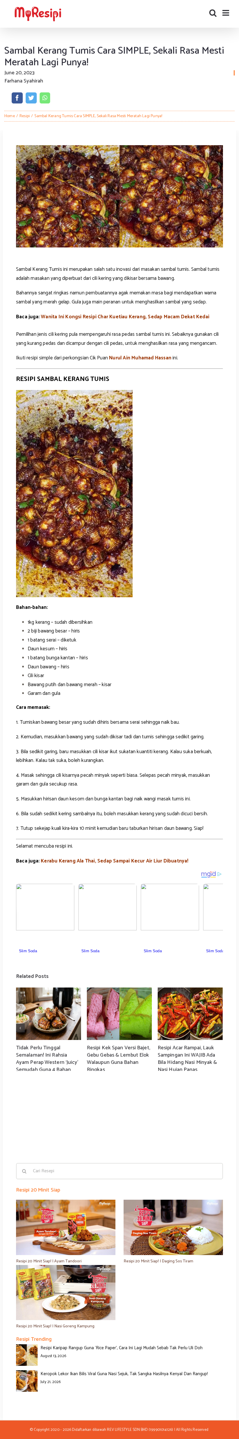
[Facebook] (17, 97)
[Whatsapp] (45, 97)
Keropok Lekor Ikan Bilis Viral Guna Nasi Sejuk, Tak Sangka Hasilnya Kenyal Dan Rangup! (124, 1373)
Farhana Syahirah (23, 81)
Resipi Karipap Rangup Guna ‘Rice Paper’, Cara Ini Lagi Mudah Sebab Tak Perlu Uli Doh (122, 1348)
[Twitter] (31, 97)
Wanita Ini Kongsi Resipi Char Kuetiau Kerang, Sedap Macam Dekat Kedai (125, 317)
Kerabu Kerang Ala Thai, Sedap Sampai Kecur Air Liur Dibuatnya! (114, 861)
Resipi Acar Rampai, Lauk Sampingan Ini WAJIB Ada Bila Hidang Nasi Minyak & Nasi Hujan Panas (187, 1058)
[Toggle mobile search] (213, 13)
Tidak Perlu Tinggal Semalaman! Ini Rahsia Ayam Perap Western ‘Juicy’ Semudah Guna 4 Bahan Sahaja (47, 1062)
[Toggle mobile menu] (226, 13)
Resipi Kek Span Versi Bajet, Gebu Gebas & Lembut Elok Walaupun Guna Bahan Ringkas (118, 1058)
